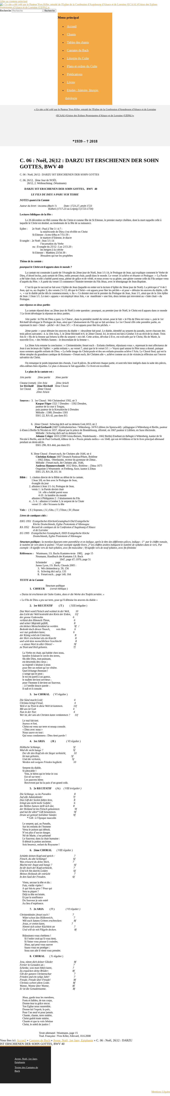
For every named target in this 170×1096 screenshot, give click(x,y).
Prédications (74, 74)
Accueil (72, 26)
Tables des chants (78, 42)
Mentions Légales (160, 1091)
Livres (71, 82)
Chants (71, 34)
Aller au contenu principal (13, 1)
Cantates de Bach (78, 50)
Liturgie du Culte (78, 58)
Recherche (5, 10)
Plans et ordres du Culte (82, 66)
